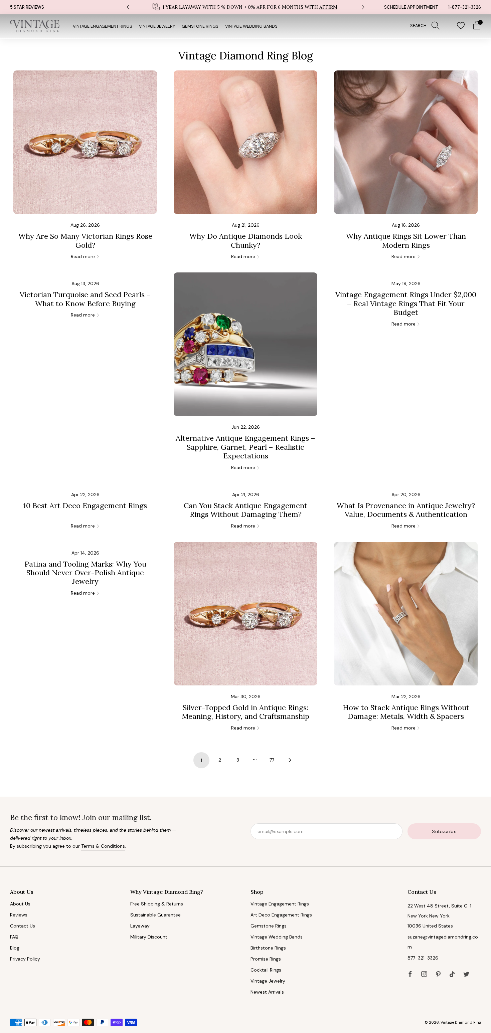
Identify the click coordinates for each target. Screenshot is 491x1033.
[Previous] (128, 7)
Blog (14, 948)
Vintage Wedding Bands (251, 26)
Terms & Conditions (103, 846)
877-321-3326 (422, 958)
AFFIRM (328, 7)
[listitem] (245, 7)
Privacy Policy (25, 959)
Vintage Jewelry (157, 26)
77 (272, 760)
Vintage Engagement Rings (102, 26)
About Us (20, 904)
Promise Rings (266, 959)
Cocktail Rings (266, 970)
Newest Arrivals (267, 992)
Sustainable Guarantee (155, 915)
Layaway (140, 926)
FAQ (14, 937)
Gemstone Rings (200, 26)
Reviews (18, 915)
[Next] (363, 7)
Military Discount (148, 937)
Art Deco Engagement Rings (281, 915)
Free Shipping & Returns (156, 904)
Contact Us (22, 926)
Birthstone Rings (268, 948)
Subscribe (444, 831)
